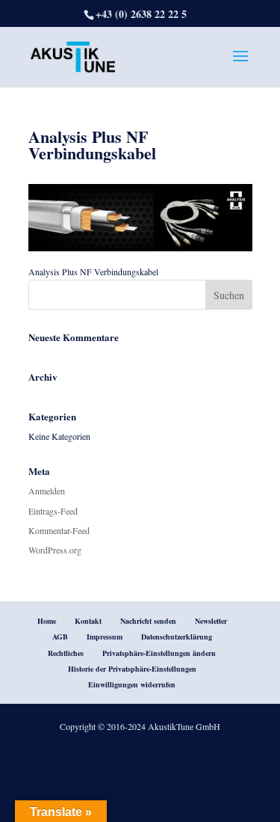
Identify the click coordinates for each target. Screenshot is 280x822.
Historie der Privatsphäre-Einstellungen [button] (132, 668)
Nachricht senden (148, 621)
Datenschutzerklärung (176, 636)
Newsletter (211, 621)
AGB (60, 636)
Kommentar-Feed (59, 530)
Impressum (104, 636)
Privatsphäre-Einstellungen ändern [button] (159, 653)
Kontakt (88, 621)
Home (46, 621)
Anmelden (46, 491)
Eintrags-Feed (53, 511)
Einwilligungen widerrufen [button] (131, 684)
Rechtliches (66, 653)
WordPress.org (54, 550)
